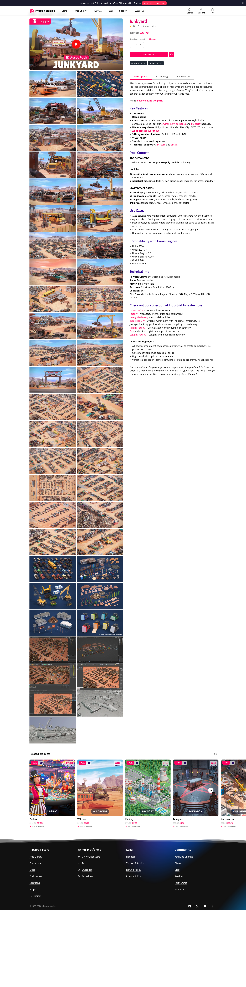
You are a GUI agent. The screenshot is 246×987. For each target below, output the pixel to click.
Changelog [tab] (162, 76)
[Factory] (148, 788)
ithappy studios (49, 906)
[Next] (210, 790)
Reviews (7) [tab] (183, 76)
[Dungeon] (195, 788)
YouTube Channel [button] (184, 856)
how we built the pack (150, 100)
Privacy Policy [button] (133, 876)
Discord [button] (179, 863)
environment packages (173, 123)
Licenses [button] (130, 856)
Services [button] (179, 876)
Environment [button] (36, 876)
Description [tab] (140, 76)
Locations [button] (34, 882)
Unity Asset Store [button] (91, 856)
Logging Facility (138, 334)
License (152, 39)
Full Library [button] (35, 895)
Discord (161, 144)
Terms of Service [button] (135, 863)
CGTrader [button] (87, 869)
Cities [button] (32, 869)
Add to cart (148, 54)
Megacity (196, 123)
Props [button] (32, 889)
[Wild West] (100, 788)
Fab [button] (84, 863)
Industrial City (137, 320)
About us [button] (179, 889)
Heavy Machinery (139, 317)
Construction (137, 310)
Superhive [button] (87, 876)
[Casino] (52, 788)
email (174, 144)
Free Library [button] (35, 856)
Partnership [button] (181, 882)
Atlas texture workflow (145, 130)
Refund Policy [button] (133, 869)
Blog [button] (177, 869)
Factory (133, 313)
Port (132, 331)
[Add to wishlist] (171, 54)
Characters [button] (35, 863)
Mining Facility (138, 327)
